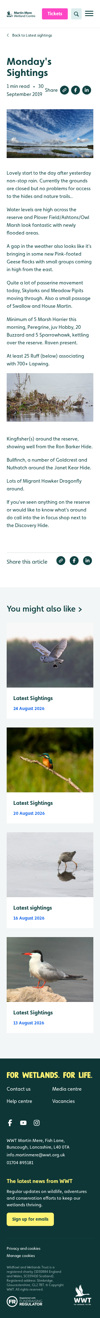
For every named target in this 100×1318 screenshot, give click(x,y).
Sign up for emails (30, 1219)
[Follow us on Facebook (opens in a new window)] (10, 1122)
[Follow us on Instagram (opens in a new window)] (36, 1122)
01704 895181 (20, 1162)
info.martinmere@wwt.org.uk (36, 1154)
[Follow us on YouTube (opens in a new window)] (23, 1122)
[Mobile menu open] (89, 16)
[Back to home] (82, 1272)
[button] (64, 90)
